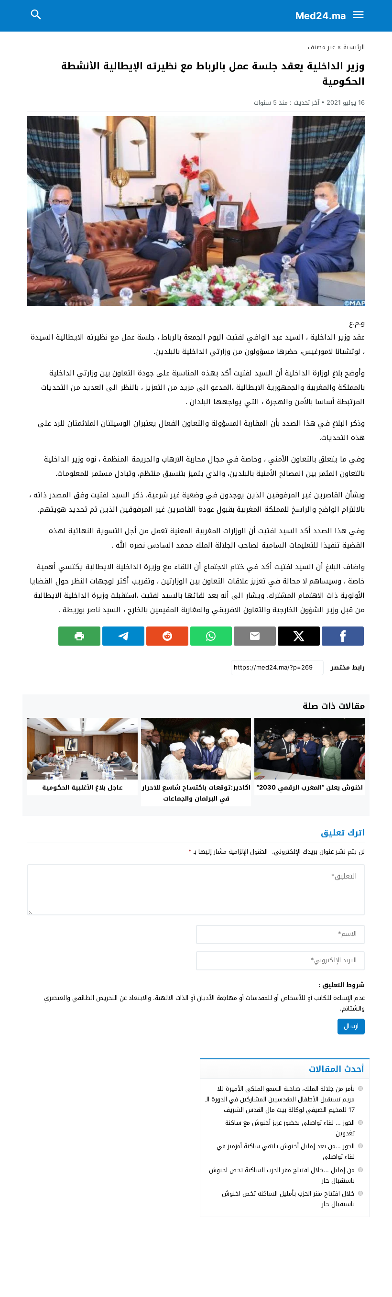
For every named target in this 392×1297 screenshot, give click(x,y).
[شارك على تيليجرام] (123, 636)
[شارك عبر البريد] (254, 636)
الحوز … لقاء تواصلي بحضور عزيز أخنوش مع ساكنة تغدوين (290, 1128)
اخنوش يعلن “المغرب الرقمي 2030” (310, 787)
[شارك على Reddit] (167, 636)
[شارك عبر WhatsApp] (211, 636)
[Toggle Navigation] (360, 16)
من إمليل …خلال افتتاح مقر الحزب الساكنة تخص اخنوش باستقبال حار (282, 1175)
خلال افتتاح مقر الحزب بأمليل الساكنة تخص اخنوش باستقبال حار (288, 1198)
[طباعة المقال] (79, 636)
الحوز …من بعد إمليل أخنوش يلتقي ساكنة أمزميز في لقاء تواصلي (286, 1151)
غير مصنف (321, 47)
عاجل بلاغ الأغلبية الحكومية (82, 787)
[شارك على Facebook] (342, 636)
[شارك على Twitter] (298, 636)
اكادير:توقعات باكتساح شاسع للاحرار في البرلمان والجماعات (196, 792)
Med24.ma (320, 16)
